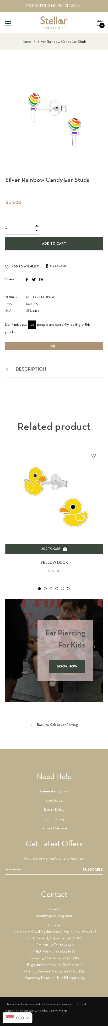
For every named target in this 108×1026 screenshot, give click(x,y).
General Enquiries (54, 791)
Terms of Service (54, 828)
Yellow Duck (54, 563)
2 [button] (45, 588)
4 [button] (56, 588)
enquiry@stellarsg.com (54, 916)
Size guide (58, 266)
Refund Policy (54, 819)
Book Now (67, 666)
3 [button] (51, 588)
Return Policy (54, 810)
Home (26, 42)
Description (30, 369)
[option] (54, 518)
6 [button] (68, 588)
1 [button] (39, 588)
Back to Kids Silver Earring (57, 725)
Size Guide (54, 800)
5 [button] (62, 588)
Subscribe (93, 869)
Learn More (58, 1011)
